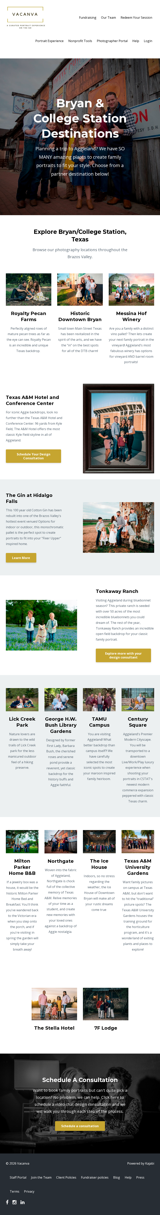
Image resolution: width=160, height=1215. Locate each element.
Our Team (108, 17)
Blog (116, 1177)
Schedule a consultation (80, 1126)
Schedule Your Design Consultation (33, 456)
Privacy (29, 1191)
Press (140, 1177)
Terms (14, 1191)
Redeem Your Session (136, 17)
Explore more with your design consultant (123, 655)
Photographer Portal (112, 41)
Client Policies (66, 1177)
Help (135, 41)
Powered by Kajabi (140, 1163)
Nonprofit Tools (80, 41)
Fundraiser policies (94, 1177)
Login (148, 41)
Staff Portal (18, 1177)
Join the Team (41, 1177)
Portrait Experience (49, 41)
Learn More (21, 558)
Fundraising (87, 17)
